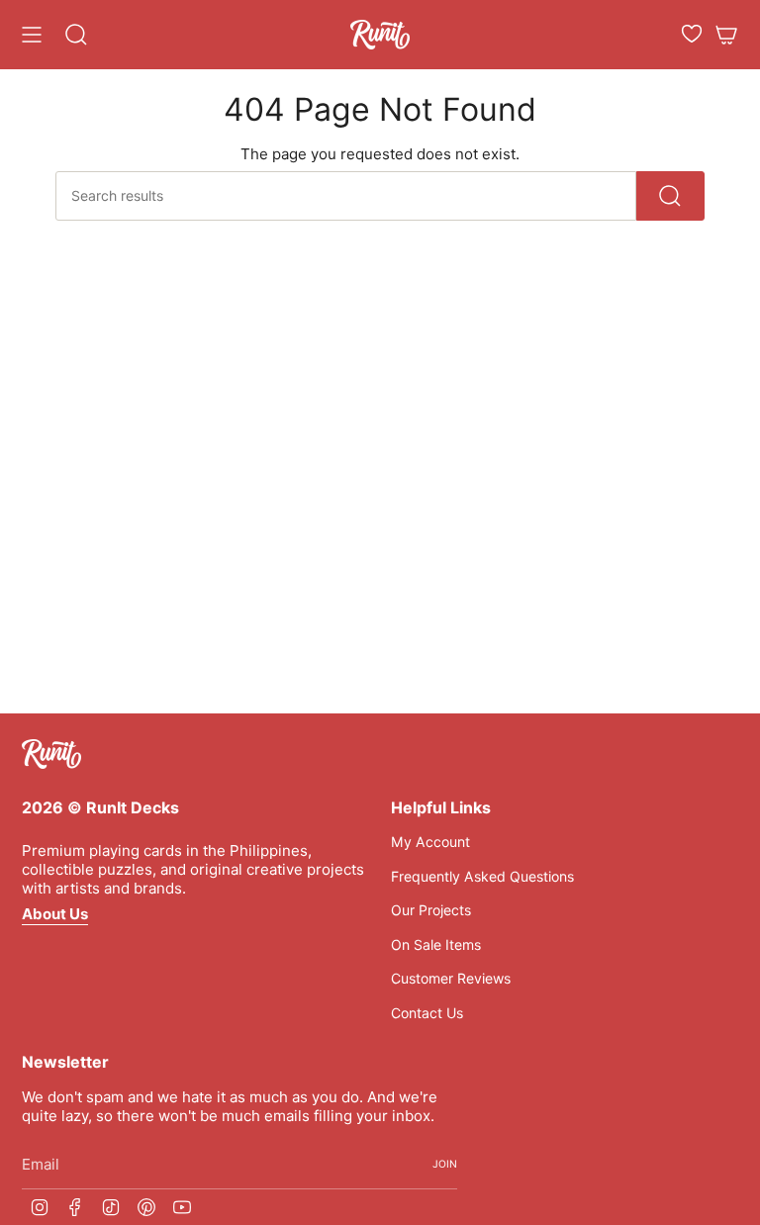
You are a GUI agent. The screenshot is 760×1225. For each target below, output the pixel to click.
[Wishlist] (692, 34)
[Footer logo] (51, 754)
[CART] (726, 34)
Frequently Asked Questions (482, 876)
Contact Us (427, 1012)
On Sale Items (436, 944)
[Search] (670, 196)
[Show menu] (31, 34)
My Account (430, 841)
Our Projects (431, 909)
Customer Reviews (451, 978)
